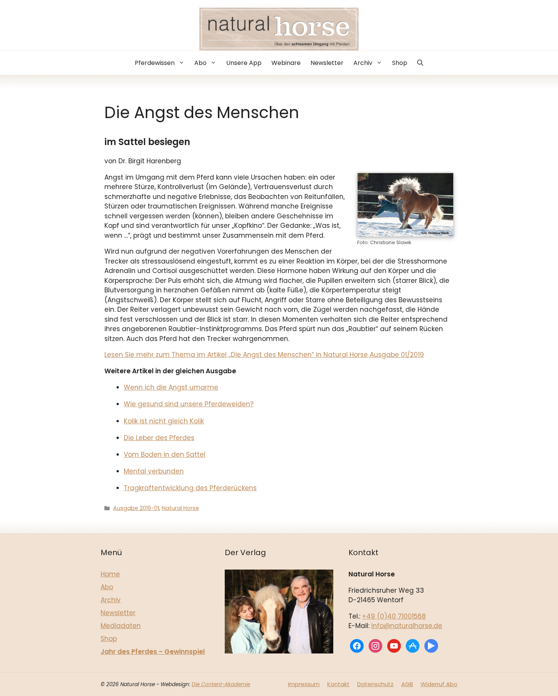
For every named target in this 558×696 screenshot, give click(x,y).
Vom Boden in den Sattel (164, 454)
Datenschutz (375, 684)
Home (110, 574)
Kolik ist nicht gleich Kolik (164, 421)
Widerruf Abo (439, 684)
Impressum (304, 684)
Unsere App (244, 62)
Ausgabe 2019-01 (136, 508)
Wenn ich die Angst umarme (171, 387)
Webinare (286, 62)
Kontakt (338, 684)
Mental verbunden (154, 471)
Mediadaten (121, 625)
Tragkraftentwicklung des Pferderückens (190, 487)
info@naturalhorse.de (406, 625)
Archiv (362, 62)
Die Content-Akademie (221, 684)
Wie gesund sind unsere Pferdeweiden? (189, 404)
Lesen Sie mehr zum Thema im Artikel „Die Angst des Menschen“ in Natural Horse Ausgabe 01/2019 (264, 354)
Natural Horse (180, 508)
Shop (399, 62)
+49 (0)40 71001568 (394, 616)
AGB (407, 684)
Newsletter (327, 62)
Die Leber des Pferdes (159, 437)
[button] (420, 63)
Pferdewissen (155, 62)
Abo (200, 62)
